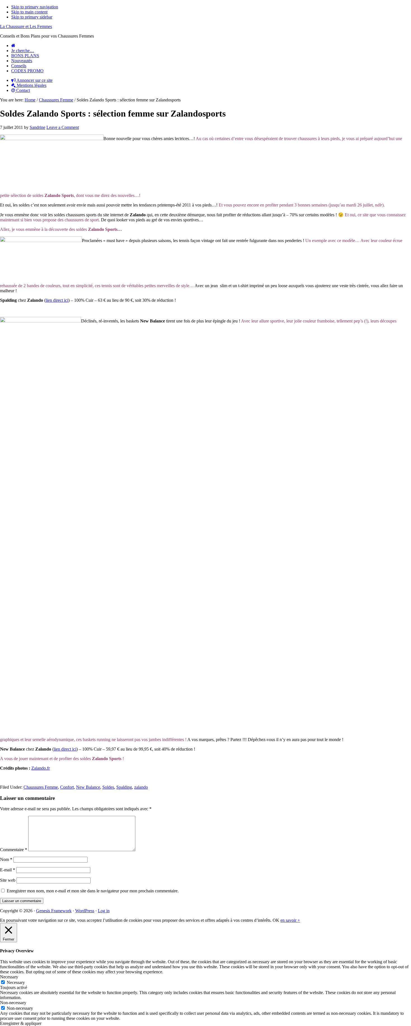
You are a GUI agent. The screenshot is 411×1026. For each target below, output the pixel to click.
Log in (104, 910)
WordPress (84, 910)
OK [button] (276, 920)
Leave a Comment (62, 127)
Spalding (124, 787)
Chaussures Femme (40, 787)
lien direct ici (57, 300)
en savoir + (290, 920)
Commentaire (13, 849)
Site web (7, 880)
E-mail (7, 869)
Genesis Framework (54, 910)
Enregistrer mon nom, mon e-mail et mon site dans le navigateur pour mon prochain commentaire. (93, 890)
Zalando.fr (40, 768)
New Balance (88, 787)
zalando (141, 787)
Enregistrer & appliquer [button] (20, 1023)
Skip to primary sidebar (31, 17)
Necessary (16, 982)
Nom (6, 859)
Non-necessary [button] (13, 1002)
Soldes (108, 787)
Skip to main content (29, 12)
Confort (67, 787)
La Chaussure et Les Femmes (26, 26)
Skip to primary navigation (34, 6)
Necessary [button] (9, 976)
